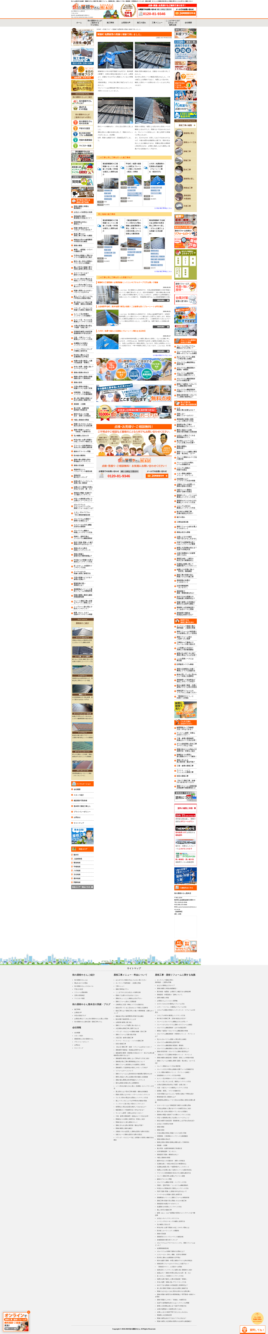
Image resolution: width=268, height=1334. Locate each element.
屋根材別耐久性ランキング (80, 476)
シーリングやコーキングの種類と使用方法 (83, 350)
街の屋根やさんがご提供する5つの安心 (95, 23)
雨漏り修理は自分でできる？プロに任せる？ (83, 229)
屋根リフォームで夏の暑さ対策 (126, 1034)
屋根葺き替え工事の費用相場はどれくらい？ (186, 425)
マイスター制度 (79, 998)
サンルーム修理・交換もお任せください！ (186, 734)
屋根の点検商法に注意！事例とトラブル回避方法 (186, 670)
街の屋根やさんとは (81, 980)
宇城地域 (77, 866)
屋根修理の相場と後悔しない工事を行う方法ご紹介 (132, 1058)
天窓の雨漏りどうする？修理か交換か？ (83, 578)
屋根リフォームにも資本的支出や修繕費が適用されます (134, 1074)
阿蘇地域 (77, 882)
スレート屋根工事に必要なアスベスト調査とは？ (83, 602)
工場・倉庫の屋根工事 (185, 766)
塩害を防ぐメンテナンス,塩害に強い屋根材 (83, 482)
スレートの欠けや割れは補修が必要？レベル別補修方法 (175, 1069)
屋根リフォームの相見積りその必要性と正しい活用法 (187, 632)
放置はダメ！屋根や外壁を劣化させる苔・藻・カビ (174, 1273)
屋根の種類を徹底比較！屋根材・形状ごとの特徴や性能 (175, 1057)
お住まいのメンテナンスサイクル (168, 1218)
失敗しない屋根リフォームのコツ (185, 414)
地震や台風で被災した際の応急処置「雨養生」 (83, 361)
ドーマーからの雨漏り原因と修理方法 (82, 572)
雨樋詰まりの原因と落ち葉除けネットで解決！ (187, 755)
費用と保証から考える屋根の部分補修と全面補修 (132, 1077)
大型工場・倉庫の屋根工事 (124, 1037)
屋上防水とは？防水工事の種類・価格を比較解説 (83, 303)
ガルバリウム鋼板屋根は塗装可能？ (186, 363)
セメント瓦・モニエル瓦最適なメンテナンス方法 (83, 320)
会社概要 (188, 23)
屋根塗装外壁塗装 (187, 197)
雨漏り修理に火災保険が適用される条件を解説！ (186, 603)
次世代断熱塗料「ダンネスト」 (182, 586)
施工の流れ (141, 23)
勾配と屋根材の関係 (81, 420)
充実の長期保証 (79, 995)
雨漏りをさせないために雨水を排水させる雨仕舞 (83, 425)
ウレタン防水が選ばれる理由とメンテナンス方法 (83, 279)
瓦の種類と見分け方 (81, 436)
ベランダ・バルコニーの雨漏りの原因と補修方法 (83, 309)
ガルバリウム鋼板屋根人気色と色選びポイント (186, 374)
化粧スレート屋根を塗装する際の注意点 (184, 490)
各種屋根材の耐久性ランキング (167, 1240)
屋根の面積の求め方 (81, 372)
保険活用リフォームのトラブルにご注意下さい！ (173, 1263)
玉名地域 (77, 874)
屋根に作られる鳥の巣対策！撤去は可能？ (130, 1125)
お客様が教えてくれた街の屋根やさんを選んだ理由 (91, 1018)
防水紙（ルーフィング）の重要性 (168, 1230)
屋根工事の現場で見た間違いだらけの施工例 (185, 576)
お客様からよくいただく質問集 (167, 1001)
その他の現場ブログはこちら (162, 355)
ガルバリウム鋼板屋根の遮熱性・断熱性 (186, 368)
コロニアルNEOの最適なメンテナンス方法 (186, 507)
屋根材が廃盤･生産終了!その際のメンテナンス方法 (173, 1114)
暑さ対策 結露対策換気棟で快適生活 (81, 409)
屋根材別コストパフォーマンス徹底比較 (83, 470)
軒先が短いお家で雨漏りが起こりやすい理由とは (83, 440)
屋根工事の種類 (185, 125)
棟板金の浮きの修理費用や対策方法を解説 (83, 240)
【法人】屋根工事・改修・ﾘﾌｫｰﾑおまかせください (187, 781)
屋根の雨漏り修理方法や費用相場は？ (83, 555)
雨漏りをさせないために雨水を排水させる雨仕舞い (174, 1291)
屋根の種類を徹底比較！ (182, 447)
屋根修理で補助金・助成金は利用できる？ (185, 614)
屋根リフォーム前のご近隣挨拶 (126, 1001)
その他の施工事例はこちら (163, 208)
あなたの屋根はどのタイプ (166, 985)
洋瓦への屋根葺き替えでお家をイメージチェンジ (83, 499)
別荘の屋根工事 (182, 776)
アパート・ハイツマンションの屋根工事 (185, 771)
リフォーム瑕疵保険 (81, 992)
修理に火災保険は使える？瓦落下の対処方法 (187, 548)
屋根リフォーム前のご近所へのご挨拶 (184, 638)
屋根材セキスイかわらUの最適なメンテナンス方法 (186, 501)
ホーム (79, 23)
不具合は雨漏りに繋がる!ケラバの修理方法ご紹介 (83, 256)
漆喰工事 (187, 151)
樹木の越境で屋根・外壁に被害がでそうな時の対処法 (187, 686)
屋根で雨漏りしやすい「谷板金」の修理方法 (82, 430)
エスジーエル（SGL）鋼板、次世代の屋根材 (171, 1254)
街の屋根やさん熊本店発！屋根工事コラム (88, 1022)
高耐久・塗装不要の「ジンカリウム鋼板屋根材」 (173, 1185)
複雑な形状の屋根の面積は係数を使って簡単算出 (173, 1142)
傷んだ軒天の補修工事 (164, 1210)
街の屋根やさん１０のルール (83, 986)
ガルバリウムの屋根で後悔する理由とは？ (82, 520)
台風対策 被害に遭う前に (124, 1022)
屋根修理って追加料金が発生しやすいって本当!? (186, 680)
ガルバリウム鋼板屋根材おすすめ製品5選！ (186, 379)
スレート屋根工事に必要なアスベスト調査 (171, 1176)
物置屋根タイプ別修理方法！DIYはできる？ (185, 728)
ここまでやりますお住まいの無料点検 (173, 23)
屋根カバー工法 (190, 142)
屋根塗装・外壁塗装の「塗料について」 (170, 994)
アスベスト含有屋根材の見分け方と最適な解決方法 (174, 1173)
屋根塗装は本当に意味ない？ (80, 223)
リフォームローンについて (124, 1071)
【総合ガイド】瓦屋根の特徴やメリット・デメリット (174, 1054)
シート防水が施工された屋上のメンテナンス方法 (83, 285)
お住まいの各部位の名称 (83, 212)
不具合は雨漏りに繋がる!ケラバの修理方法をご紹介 (174, 1108)
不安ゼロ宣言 (78, 989)
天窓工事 (187, 206)
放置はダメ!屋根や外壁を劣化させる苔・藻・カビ (83, 488)
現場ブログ (106, 29)
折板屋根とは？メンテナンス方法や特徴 (186, 480)
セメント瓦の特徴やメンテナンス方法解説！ (83, 315)
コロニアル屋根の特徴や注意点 (183, 469)
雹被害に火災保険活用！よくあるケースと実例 (186, 608)
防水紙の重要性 (80, 455)
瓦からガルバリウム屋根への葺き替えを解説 (186, 358)
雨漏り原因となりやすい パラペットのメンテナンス (133, 1094)
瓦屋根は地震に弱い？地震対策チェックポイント (187, 565)
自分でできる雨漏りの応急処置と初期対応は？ (186, 597)
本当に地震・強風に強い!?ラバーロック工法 (171, 1282)
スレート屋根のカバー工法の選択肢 (187, 458)
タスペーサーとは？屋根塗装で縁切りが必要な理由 (174, 1105)
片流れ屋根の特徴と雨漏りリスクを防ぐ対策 (83, 387)
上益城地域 (78, 859)
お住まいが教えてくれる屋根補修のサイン (186, 436)
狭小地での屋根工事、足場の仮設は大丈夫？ (171, 1018)
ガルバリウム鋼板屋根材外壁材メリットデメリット (187, 390)
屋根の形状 (78, 382)
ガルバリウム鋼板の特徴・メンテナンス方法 (171, 1182)
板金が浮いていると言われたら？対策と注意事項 (187, 675)
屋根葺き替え (189, 133)
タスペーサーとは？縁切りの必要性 (81, 274)
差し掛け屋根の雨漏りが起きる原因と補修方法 (83, 399)
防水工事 (187, 170)
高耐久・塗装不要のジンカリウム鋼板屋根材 (83, 537)
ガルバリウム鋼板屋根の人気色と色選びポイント (173, 1048)
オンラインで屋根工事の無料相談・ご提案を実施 (186, 627)
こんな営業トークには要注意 (185, 659)
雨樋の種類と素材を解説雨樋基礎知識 (83, 596)
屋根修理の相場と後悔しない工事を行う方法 (185, 420)
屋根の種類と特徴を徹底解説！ (81, 207)
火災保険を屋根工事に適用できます (127, 1028)
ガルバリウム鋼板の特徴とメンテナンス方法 (83, 531)
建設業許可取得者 (80, 800)
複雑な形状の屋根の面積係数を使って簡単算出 (83, 377)
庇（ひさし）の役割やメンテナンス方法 (83, 566)
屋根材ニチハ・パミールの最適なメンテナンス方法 (187, 496)
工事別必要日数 (182, 522)
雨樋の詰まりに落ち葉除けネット (127, 1122)
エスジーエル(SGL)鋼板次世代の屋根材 (83, 525)
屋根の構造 (78, 245)
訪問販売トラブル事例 (185, 664)
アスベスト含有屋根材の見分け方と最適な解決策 (83, 446)
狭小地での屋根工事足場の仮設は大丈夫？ (185, 512)
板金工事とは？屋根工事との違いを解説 (83, 234)
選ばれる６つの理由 (81, 983)
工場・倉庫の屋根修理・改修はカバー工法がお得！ (187, 739)
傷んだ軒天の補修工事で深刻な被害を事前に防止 (83, 268)
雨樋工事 (187, 160)
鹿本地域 (77, 878)
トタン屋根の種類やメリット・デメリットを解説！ (174, 1072)
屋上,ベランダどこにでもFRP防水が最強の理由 (83, 297)
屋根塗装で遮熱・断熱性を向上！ (168, 1154)
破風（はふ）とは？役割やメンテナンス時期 (83, 613)
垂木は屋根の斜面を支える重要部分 (127, 1083)
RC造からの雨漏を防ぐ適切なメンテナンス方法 (172, 1188)
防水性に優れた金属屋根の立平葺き (168, 1257)
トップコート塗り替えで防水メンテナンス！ (83, 607)
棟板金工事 (188, 188)
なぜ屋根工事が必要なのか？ (186, 409)
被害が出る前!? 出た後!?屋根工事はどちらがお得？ (187, 654)
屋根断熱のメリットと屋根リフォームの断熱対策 (83, 590)
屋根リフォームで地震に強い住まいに (128, 1025)
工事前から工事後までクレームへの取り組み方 (186, 643)
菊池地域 (77, 863)
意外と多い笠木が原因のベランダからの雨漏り (83, 262)
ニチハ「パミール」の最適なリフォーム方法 (171, 1007)
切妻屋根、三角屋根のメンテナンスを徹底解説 (83, 393)
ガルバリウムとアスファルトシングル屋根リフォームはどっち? (83, 506)
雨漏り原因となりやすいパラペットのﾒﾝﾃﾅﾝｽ (83, 291)
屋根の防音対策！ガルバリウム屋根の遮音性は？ (187, 396)
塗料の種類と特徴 (185, 808)
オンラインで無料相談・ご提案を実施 (128, 983)
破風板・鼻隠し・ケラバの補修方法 (168, 1091)
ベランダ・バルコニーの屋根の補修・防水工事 (131, 1031)
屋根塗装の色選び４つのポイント (183, 581)
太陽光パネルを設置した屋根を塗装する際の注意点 (132, 1131)
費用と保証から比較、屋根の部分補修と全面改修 (187, 431)
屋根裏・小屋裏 (80, 404)
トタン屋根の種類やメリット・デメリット (185, 474)
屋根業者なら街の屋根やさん (83, 1039)
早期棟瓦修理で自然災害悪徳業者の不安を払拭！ (83, 332)
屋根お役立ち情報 (183, 532)
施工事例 (110, 23)
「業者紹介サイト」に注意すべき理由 (185, 697)
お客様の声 (125, 23)
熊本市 (76, 855)
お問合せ (77, 817)
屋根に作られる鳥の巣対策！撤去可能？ (186, 761)
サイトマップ (79, 823)
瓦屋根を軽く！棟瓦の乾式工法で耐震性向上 (171, 1164)
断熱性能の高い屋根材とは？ (80, 584)
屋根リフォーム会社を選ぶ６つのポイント (187, 527)
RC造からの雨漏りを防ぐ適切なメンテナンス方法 (83, 561)
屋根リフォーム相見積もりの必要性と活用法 (130, 1064)
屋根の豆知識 (79, 465)
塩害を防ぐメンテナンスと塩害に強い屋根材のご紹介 (174, 1270)
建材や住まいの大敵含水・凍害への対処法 (82, 415)
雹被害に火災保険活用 (164, 1315)
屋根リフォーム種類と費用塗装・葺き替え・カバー (187, 452)
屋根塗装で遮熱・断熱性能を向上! (185, 592)
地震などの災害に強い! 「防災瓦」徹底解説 (185, 570)
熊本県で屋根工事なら (82, 806)
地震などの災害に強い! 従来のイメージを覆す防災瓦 (174, 1170)
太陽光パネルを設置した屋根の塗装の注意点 (186, 485)
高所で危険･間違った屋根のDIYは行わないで (172, 1191)
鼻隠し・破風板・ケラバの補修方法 (83, 250)
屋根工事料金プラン (122, 989)
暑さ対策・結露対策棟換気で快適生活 (169, 1148)
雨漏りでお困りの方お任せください (127, 995)
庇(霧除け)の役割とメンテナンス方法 (81, 344)
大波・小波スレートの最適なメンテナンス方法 (83, 338)
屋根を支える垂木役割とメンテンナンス (82, 549)
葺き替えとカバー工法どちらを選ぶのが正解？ (186, 442)
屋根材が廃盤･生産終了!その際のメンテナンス (83, 494)
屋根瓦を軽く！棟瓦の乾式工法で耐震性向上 (185, 559)
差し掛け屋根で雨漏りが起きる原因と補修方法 (172, 1288)
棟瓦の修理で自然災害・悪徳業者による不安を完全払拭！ (176, 1120)
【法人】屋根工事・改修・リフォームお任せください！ (134, 1047)
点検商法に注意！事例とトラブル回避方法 (130, 1004)
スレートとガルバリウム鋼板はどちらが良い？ (186, 347)
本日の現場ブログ (80, 1015)
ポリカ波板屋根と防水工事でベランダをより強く (187, 744)
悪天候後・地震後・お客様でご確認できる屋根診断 (174, 991)
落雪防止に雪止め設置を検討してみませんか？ (131, 1107)
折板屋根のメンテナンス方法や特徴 (168, 1075)
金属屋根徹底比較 (163, 1248)
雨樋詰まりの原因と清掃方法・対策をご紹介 (130, 1119)
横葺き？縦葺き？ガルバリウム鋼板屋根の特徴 (187, 385)
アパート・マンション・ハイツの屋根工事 (130, 1041)
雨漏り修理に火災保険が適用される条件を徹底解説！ (174, 1321)
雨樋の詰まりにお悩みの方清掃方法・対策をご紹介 (187, 750)
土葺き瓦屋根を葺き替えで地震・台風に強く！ (83, 326)
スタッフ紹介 (79, 795)
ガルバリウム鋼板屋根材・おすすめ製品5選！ (172, 1027)
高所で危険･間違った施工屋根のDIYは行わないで (83, 543)
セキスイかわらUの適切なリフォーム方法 (170, 1004)
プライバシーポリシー (82, 812)
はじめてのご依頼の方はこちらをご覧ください (131, 980)
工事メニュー (157, 23)
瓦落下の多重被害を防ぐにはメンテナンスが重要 (186, 543)
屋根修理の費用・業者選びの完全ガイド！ (83, 217)
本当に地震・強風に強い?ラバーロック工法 (83, 367)
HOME (99, 29)
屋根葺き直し (189, 179)
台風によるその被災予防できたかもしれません (187, 537)
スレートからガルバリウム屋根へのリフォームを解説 (187, 352)
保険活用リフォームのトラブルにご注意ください (187, 691)
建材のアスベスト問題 (82, 451)
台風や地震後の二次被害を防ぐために (186, 554)
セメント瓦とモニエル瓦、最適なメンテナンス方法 (174, 1081)
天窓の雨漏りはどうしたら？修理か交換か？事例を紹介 (175, 1094)
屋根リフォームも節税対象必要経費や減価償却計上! (187, 787)
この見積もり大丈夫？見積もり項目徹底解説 (185, 648)
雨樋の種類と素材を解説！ (124, 1128)
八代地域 (77, 870)
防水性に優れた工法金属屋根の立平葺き (81, 356)
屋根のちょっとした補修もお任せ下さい (129, 998)
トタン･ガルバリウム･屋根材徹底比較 (82, 513)
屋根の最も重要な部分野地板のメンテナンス (82, 460)
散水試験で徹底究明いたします (126, 1019)
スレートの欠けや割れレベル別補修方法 (185, 463)
